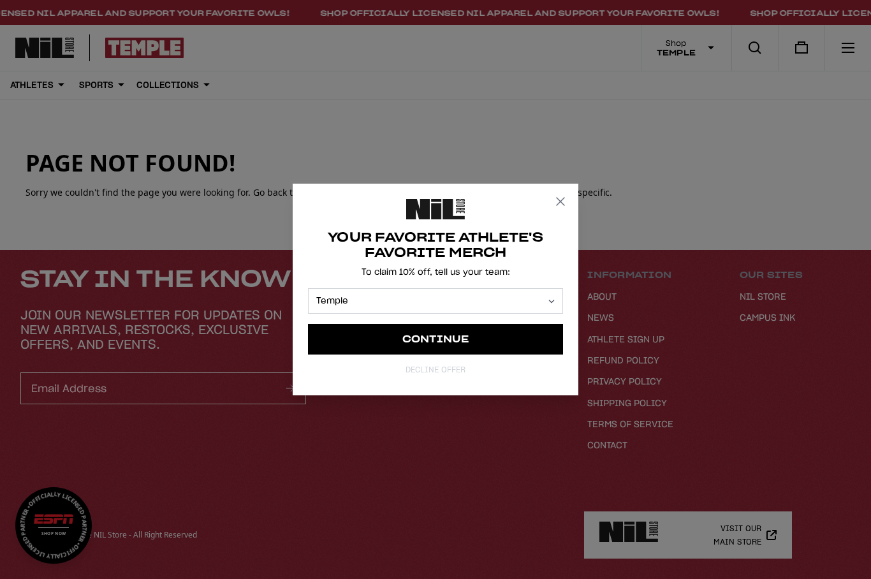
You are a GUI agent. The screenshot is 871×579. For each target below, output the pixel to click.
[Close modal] (560, 201)
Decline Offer (435, 369)
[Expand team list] (551, 301)
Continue (435, 339)
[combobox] (429, 301)
